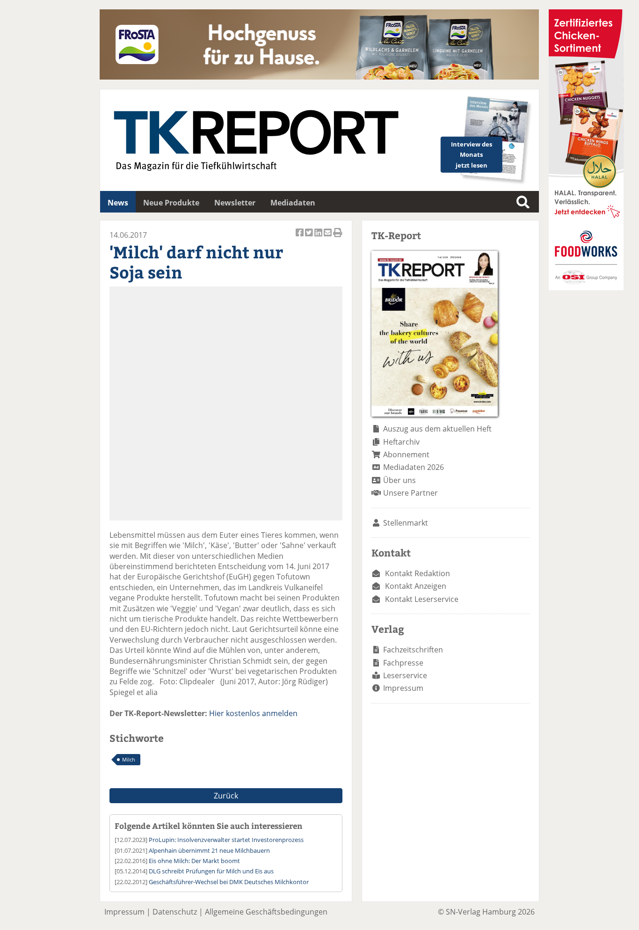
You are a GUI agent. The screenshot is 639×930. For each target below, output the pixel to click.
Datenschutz (174, 912)
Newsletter (234, 203)
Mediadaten (292, 203)
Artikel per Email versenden (328, 237)
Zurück (226, 796)
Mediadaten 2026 (413, 467)
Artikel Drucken (337, 237)
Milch (128, 759)
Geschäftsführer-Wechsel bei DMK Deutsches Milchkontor (229, 882)
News (118, 203)
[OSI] (586, 287)
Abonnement (406, 454)
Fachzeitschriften (413, 649)
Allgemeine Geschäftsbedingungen (266, 912)
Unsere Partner (410, 493)
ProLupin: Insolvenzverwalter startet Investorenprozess (226, 839)
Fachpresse (403, 663)
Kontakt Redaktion (417, 573)
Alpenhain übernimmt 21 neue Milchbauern (209, 850)
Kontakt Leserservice (421, 599)
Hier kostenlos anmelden (253, 713)
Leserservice (405, 675)
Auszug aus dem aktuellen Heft (437, 429)
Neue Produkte (171, 203)
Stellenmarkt (405, 523)
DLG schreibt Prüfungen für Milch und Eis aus (211, 871)
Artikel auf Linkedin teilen (319, 237)
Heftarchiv (401, 442)
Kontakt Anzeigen (415, 586)
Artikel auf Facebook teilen (300, 237)
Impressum (403, 688)
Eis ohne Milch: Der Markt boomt (194, 861)
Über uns (399, 480)
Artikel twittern (309, 237)
